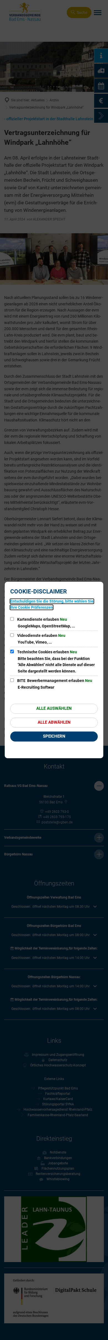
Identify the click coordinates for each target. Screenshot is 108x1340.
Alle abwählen (54, 722)
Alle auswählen (54, 708)
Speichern (54, 736)
